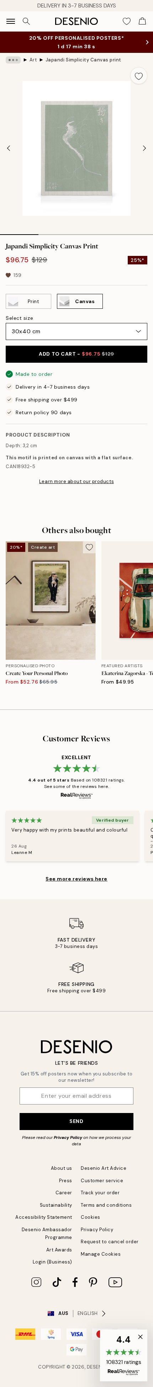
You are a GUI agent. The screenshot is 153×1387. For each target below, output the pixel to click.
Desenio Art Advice (103, 1168)
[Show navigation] (11, 21)
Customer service (102, 1181)
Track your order (100, 1193)
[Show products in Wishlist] (126, 21)
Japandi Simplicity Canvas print (83, 60)
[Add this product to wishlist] (138, 75)
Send (76, 1121)
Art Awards (59, 1250)
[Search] (26, 21)
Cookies (90, 1217)
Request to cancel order (110, 1242)
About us (61, 1168)
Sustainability (56, 1205)
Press (65, 1181)
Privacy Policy (68, 1137)
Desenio (97, 1367)
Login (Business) (52, 1262)
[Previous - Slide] (8, 148)
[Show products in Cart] (142, 21)
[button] (123, 1355)
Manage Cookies (101, 1254)
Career (64, 1193)
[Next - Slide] (144, 148)
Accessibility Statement (43, 1217)
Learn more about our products (76, 481)
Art (33, 60)
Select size (19, 318)
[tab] (19, 232)
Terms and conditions (106, 1205)
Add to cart (76, 354)
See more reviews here (76, 879)
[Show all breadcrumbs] (13, 60)
